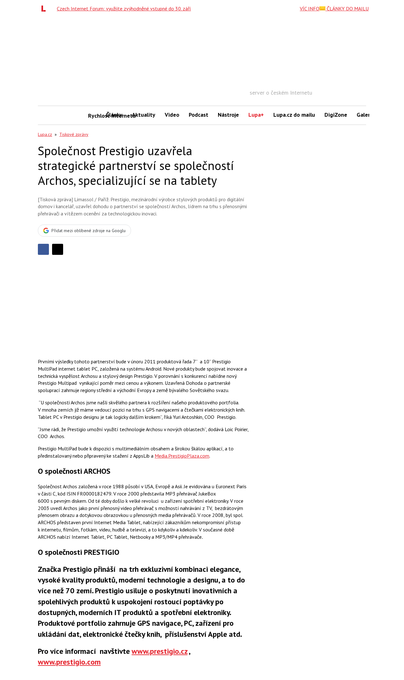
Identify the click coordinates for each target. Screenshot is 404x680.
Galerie (366, 114)
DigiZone (335, 114)
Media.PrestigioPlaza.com (182, 456)
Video (172, 114)
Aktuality (143, 114)
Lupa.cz (45, 134)
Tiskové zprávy (73, 134)
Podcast (198, 114)
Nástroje (228, 114)
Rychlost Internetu (94, 115)
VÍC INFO (309, 8)
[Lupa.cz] (45, 8)
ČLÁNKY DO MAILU (347, 8)
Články (114, 114)
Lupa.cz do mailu (294, 114)
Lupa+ (256, 114)
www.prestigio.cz (159, 651)
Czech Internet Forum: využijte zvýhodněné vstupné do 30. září (124, 8)
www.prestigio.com (69, 662)
